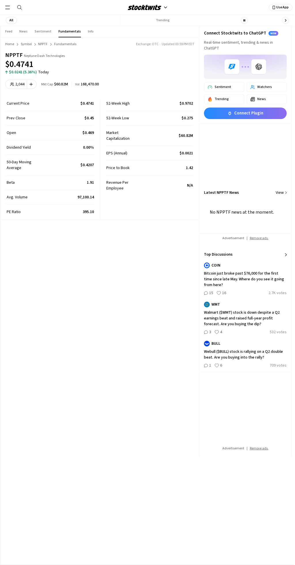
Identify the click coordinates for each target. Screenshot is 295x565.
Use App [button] (282, 7)
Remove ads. (259, 238)
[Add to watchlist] (32, 84)
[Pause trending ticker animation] (244, 20)
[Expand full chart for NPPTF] (168, 60)
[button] (11, 20)
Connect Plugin (248, 113)
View (280, 193)
